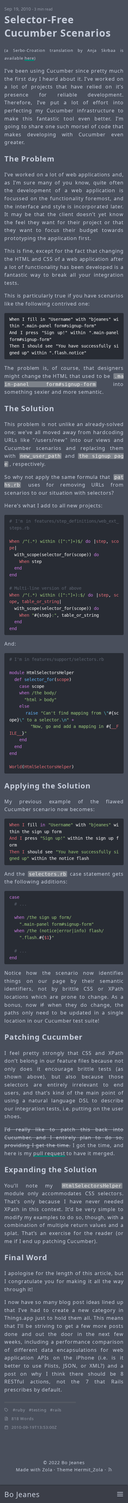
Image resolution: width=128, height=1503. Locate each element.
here (29, 58)
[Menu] (120, 1494)
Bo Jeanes (22, 1494)
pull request (49, 1153)
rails (57, 1410)
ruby (20, 1410)
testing (39, 1410)
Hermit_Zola (88, 1470)
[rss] (110, 1470)
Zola (47, 1470)
